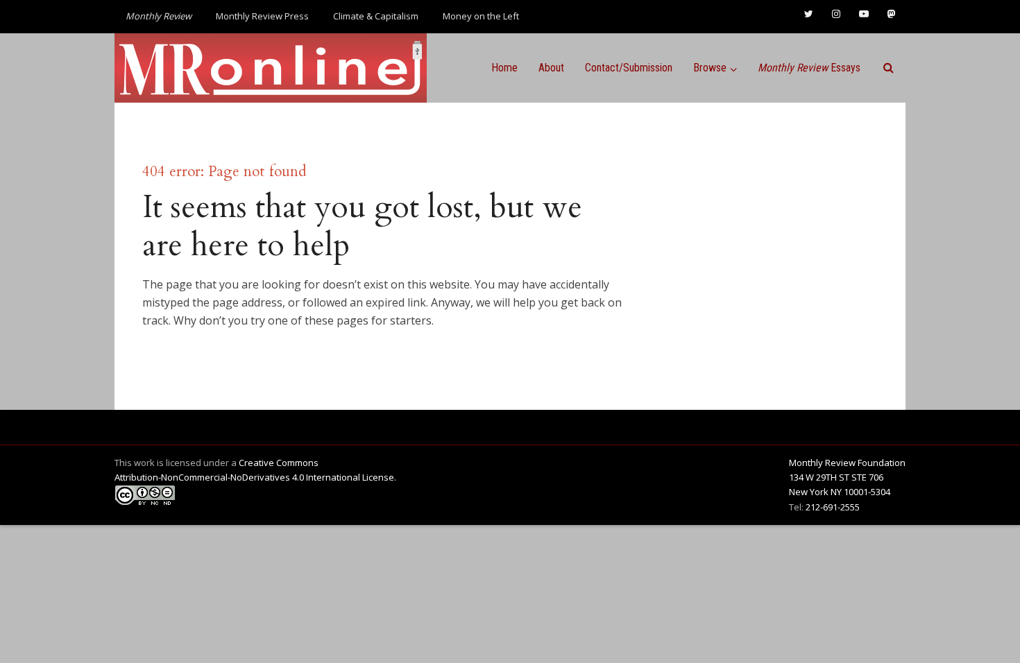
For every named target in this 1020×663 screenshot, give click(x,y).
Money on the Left (481, 16)
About (551, 67)
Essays (809, 67)
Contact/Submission (628, 67)
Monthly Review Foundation (847, 462)
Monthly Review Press (262, 16)
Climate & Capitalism (375, 16)
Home (504, 67)
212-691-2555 (833, 507)
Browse (709, 67)
